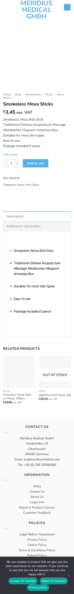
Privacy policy (38, 587)
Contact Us (37, 492)
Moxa (48, 94)
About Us (37, 497)
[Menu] (6, 7)
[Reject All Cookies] (68, 576)
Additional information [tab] (23, 226)
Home (7, 94)
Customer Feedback (37, 513)
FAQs (37, 486)
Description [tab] (15, 216)
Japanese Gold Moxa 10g (55, 395)
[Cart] (67, 7)
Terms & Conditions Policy (37, 550)
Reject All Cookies (54, 580)
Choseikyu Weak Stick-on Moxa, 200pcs (17, 396)
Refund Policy (37, 555)
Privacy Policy (37, 540)
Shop (18, 94)
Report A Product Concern (37, 507)
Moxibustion (33, 94)
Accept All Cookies (23, 580)
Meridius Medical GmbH (36, 10)
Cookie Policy (37, 545)
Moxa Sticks (32, 185)
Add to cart (35, 163)
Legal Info (37, 502)
